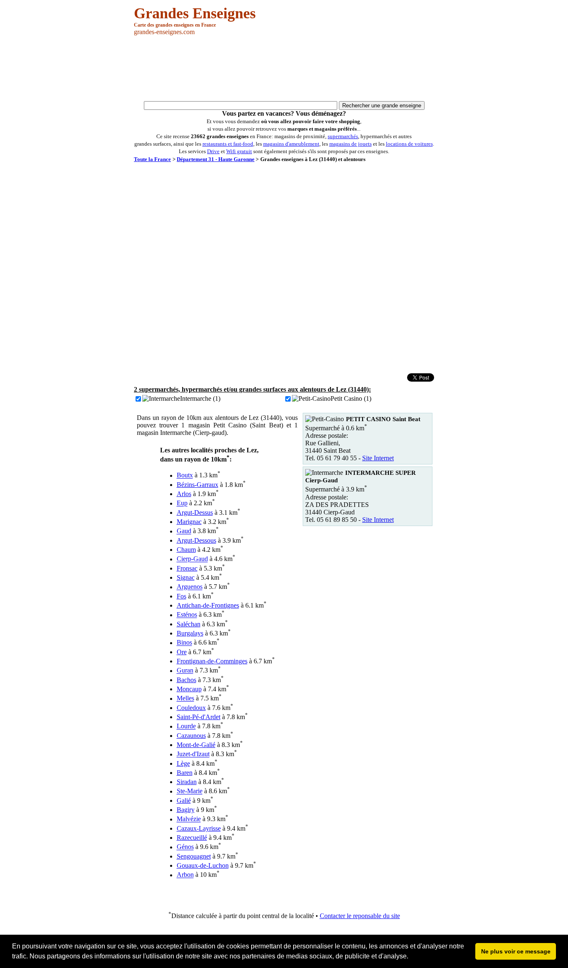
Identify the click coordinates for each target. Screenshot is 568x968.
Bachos (186, 679)
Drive (213, 151)
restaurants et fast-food (228, 144)
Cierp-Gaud (192, 559)
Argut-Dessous (196, 540)
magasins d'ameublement (291, 144)
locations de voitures (409, 144)
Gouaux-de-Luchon (203, 865)
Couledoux (191, 707)
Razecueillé (192, 837)
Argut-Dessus (195, 512)
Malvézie (189, 819)
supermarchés (343, 136)
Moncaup (189, 688)
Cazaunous (191, 735)
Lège (183, 763)
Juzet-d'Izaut (193, 754)
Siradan (187, 781)
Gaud (184, 531)
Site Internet (378, 458)
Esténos (187, 614)
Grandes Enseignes (195, 13)
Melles (185, 698)
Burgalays (190, 633)
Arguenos (190, 587)
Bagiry (186, 809)
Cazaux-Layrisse (199, 828)
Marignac (189, 521)
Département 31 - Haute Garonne (215, 159)
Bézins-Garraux (197, 484)
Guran (185, 670)
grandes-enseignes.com (164, 31)
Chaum (186, 549)
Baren (185, 772)
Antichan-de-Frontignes (208, 605)
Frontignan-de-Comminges (212, 661)
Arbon (185, 875)
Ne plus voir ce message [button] (516, 951)
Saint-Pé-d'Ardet (198, 716)
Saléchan (188, 624)
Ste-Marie (190, 791)
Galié (184, 800)
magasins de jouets (350, 144)
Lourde (186, 726)
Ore (182, 651)
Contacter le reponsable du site (360, 915)
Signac (186, 577)
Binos (184, 642)
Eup (182, 503)
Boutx (185, 475)
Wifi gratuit (239, 151)
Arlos (184, 493)
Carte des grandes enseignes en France (175, 25)
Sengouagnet (194, 856)
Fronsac (187, 568)
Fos (181, 596)
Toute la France (152, 159)
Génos (185, 847)
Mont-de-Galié (196, 744)
